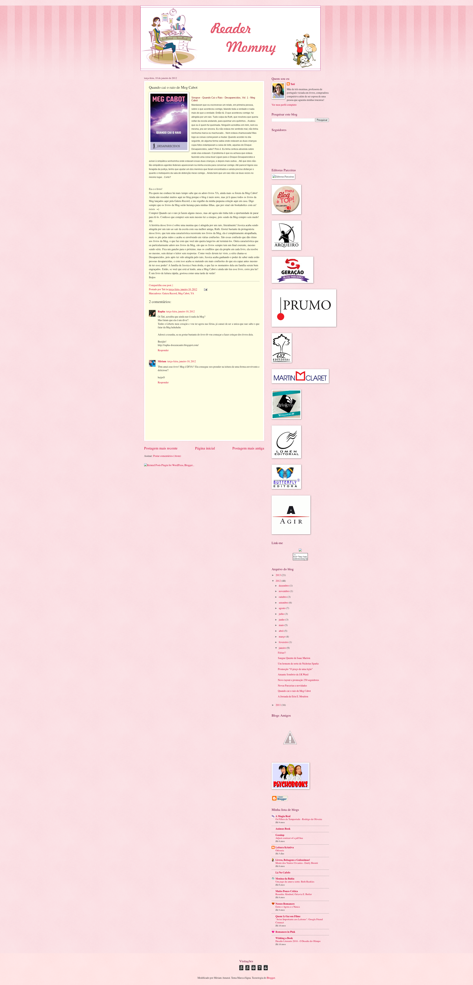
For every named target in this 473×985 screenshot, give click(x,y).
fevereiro (284, 642)
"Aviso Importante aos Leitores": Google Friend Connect (299, 921)
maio (282, 625)
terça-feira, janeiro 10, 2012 (180, 311)
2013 (278, 575)
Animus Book (282, 829)
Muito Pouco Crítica (286, 891)
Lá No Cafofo (282, 872)
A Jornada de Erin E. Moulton (293, 696)
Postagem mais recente (161, 448)
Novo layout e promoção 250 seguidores (298, 680)
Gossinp (279, 835)
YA (192, 293)
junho (282, 619)
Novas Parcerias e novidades (292, 685)
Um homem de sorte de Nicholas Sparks (298, 663)
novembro (284, 591)
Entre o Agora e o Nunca (287, 906)
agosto (282, 608)
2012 (278, 580)
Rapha (161, 311)
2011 (278, 705)
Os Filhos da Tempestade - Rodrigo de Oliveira (298, 819)
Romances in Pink (285, 932)
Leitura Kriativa (284, 847)
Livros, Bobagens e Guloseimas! (292, 860)
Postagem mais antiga (248, 448)
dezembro (284, 585)
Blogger (271, 977)
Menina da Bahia (284, 878)
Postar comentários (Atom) (167, 456)
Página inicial (205, 448)
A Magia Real (282, 816)
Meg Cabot (183, 293)
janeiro (283, 648)
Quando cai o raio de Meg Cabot (294, 691)
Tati (164, 289)
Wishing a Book (284, 938)
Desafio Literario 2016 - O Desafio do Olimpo (298, 941)
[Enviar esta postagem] (205, 289)
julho (282, 614)
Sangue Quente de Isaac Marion (294, 658)
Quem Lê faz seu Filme (287, 916)
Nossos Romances (285, 904)
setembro (284, 602)
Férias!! (282, 652)
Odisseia (279, 850)
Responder (163, 350)
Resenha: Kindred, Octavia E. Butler (293, 894)
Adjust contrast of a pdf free (289, 838)
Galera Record (169, 293)
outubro (283, 597)
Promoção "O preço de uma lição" (295, 669)
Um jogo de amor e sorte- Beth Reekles (294, 881)
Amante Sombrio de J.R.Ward (293, 674)
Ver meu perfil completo (284, 104)
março (282, 636)
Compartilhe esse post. (160, 285)
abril (281, 631)
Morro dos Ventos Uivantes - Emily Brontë (296, 863)
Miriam (162, 361)
